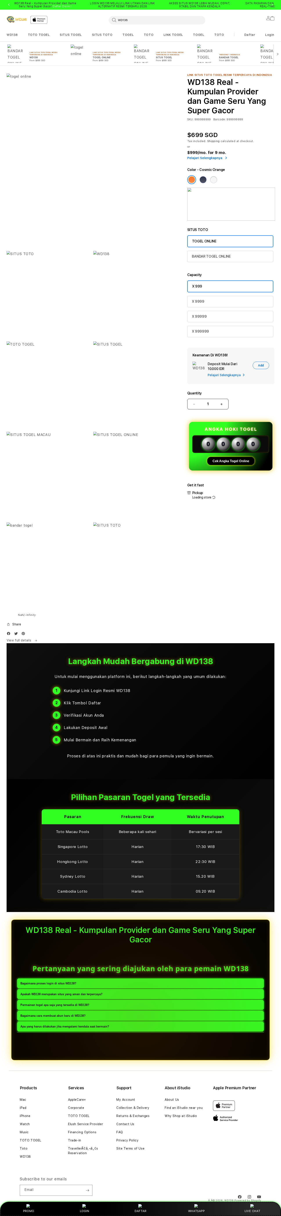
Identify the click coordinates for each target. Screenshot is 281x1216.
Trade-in (74, 1140)
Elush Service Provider (85, 1124)
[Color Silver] (213, 179)
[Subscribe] (87, 1190)
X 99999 (199, 316)
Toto (23, 1148)
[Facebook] (10, 634)
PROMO (28, 1211)
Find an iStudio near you (184, 1108)
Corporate (76, 1108)
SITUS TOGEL (71, 35)
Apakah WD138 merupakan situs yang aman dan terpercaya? (61, 994)
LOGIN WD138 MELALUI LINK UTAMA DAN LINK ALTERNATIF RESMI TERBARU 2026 (122, 5)
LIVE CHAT (252, 1211)
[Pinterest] (24, 634)
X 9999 (198, 301)
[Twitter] (17, 634)
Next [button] (272, 5)
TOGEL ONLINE (204, 241)
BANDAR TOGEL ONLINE (211, 256)
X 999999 (200, 331)
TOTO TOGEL (39, 35)
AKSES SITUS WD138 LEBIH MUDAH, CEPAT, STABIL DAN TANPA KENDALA (200, 5)
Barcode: (219, 119)
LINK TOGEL (173, 35)
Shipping (213, 141)
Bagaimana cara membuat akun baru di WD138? (53, 1016)
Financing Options (82, 1132)
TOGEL (128, 35)
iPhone (25, 1116)
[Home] (17, 19)
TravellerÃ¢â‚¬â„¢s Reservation (83, 1151)
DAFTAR (140, 1211)
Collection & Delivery (133, 1108)
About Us (172, 1099)
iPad (23, 1108)
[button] (12, 35)
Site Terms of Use (130, 1148)
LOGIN (84, 1211)
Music (24, 1132)
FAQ (119, 1132)
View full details (19, 640)
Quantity (194, 393)
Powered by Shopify (247, 1200)
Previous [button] (9, 5)
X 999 (197, 286)
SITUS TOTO (102, 35)
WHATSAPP (196, 1211)
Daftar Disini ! (62, 6)
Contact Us (125, 1124)
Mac (23, 1099)
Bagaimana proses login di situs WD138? (48, 983)
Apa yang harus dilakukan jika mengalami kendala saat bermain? (64, 1026)
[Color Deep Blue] (203, 179)
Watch (25, 1124)
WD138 (12, 35)
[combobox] (157, 20)
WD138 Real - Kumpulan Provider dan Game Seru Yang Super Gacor (45, 5)
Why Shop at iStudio (181, 1116)
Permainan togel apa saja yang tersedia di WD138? (54, 1005)
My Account (125, 1099)
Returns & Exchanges (133, 1116)
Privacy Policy (127, 1140)
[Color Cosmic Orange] (191, 179)
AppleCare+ (77, 1099)
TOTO (148, 35)
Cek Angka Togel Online (231, 461)
